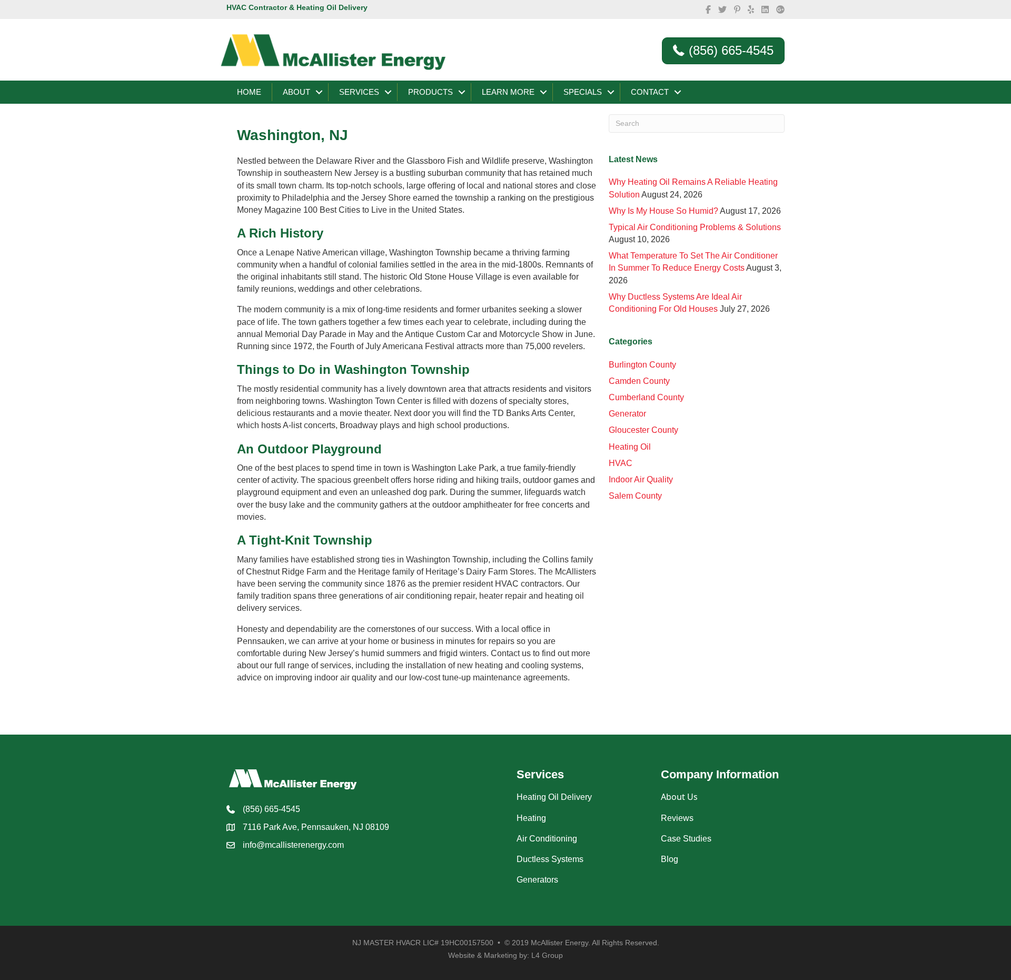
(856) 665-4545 (271, 809)
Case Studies (686, 838)
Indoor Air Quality (641, 479)
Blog (669, 859)
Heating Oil (630, 446)
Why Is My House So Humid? (663, 210)
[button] (319, 92)
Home (249, 91)
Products (430, 91)
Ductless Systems (550, 859)
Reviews (677, 818)
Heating (531, 818)
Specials (582, 91)
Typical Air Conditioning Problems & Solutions (695, 227)
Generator (627, 413)
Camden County (639, 381)
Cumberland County (646, 397)
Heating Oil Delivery (554, 797)
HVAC (620, 463)
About (296, 91)
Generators (537, 879)
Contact (650, 91)
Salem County (635, 495)
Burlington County (642, 364)
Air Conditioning (547, 838)
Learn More (508, 91)
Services (359, 91)
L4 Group (547, 955)
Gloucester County (643, 429)
